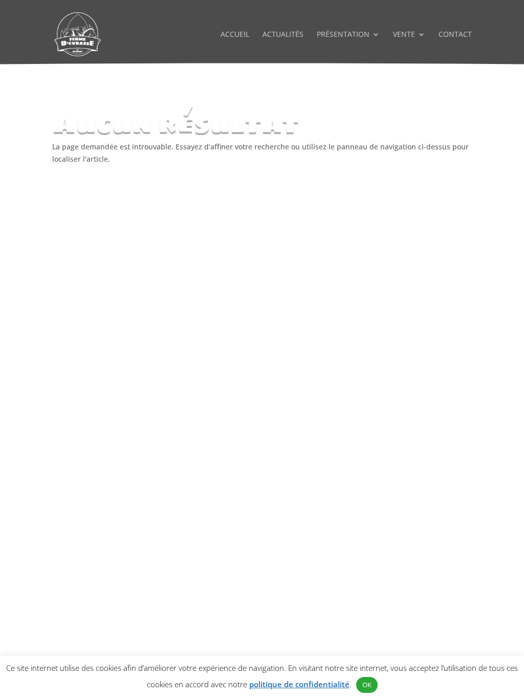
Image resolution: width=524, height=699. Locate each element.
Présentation (343, 35)
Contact (455, 35)
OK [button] (367, 684)
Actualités (283, 35)
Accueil (235, 35)
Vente (404, 35)
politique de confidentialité (299, 684)
